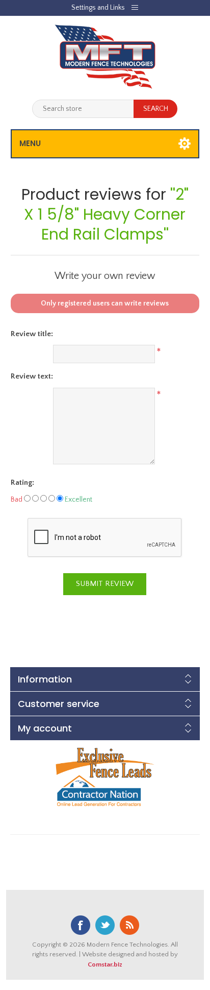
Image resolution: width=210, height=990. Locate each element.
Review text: (32, 376)
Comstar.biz (105, 964)
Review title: (32, 333)
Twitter (105, 925)
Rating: (22, 482)
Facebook (80, 925)
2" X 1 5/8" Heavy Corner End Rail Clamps (106, 214)
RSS (129, 925)
